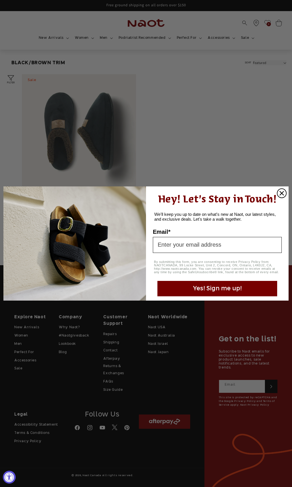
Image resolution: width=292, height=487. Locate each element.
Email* (162, 232)
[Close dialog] (281, 193)
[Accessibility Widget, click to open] (9, 477)
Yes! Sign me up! (217, 288)
